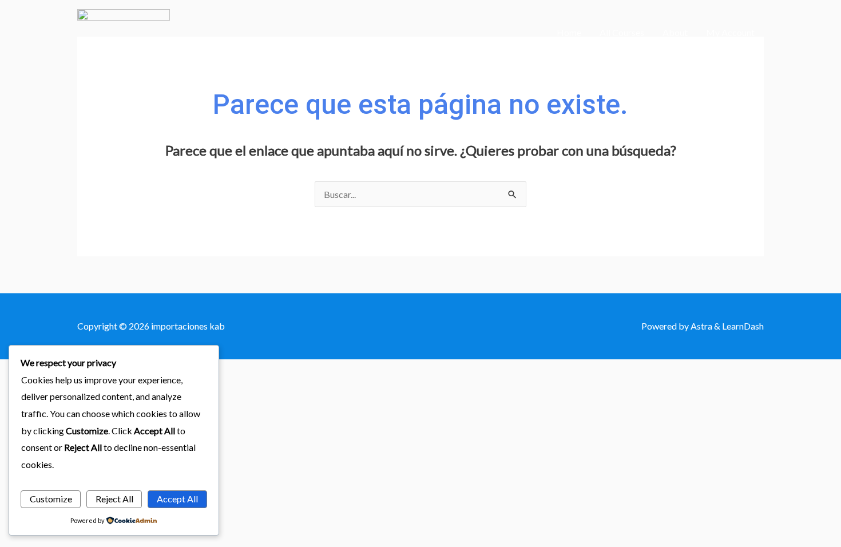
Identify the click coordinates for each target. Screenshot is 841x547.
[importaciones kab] (123, 31)
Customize (51, 498)
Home (569, 32)
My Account (730, 32)
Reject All (114, 498)
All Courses (622, 32)
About (675, 32)
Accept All (177, 498)
